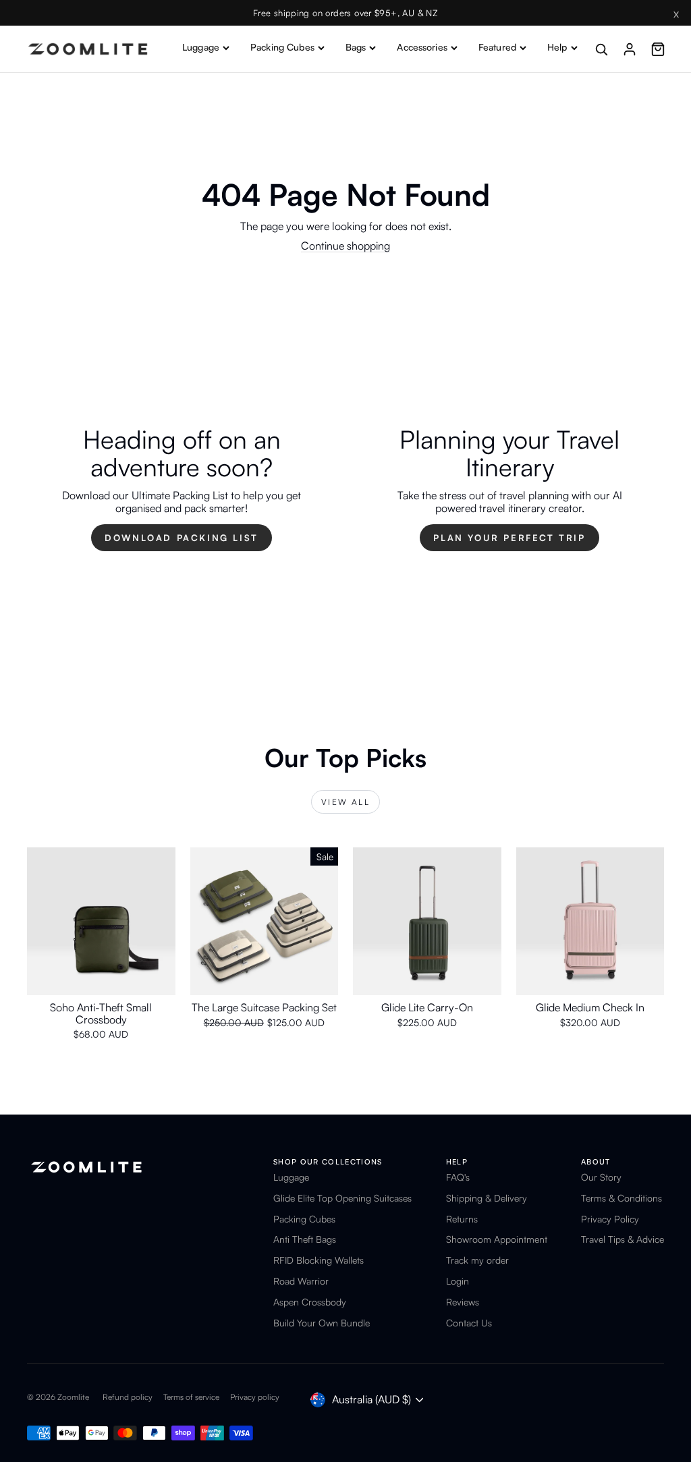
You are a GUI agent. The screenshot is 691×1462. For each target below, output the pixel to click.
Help (557, 47)
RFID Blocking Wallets (318, 1260)
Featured (497, 47)
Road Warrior (301, 1281)
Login (457, 1281)
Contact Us (469, 1323)
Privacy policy (254, 1397)
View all (345, 802)
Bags (356, 47)
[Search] (601, 49)
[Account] (629, 49)
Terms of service (191, 1397)
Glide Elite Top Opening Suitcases (342, 1198)
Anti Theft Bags (304, 1239)
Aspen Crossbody (309, 1302)
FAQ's (458, 1177)
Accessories (422, 47)
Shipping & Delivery (486, 1198)
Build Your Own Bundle (321, 1323)
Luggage (200, 47)
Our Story (601, 1177)
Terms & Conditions (621, 1198)
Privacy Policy (610, 1219)
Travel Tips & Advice (622, 1239)
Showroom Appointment (496, 1239)
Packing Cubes (282, 47)
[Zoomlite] (87, 49)
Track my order (477, 1260)
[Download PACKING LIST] (181, 489)
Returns (462, 1219)
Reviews (462, 1302)
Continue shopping (345, 245)
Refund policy (128, 1397)
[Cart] (657, 49)
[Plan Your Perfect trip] (509, 489)
